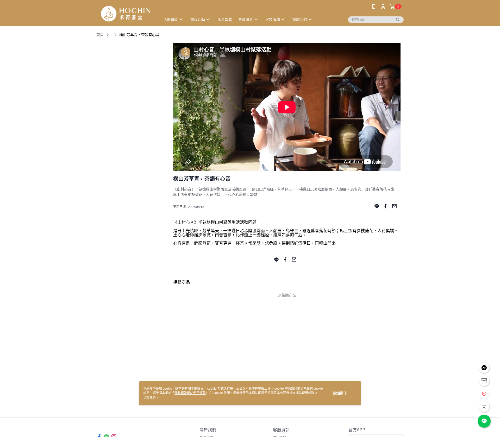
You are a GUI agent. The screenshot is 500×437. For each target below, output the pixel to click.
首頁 (100, 35)
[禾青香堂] (125, 13)
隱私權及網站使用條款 (190, 393)
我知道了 (340, 393)
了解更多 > (150, 397)
